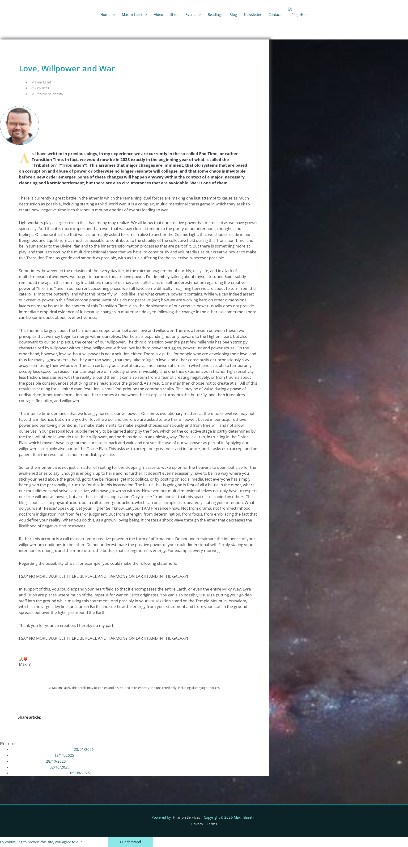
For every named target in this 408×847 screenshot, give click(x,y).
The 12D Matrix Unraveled (32, 755)
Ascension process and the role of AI (40, 772)
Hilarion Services (186, 817)
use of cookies (94, 841)
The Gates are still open (30, 767)
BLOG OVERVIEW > (251, 44)
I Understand (130, 841)
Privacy (197, 823)
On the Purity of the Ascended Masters (42, 749)
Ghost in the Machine (28, 761)
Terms (212, 823)
